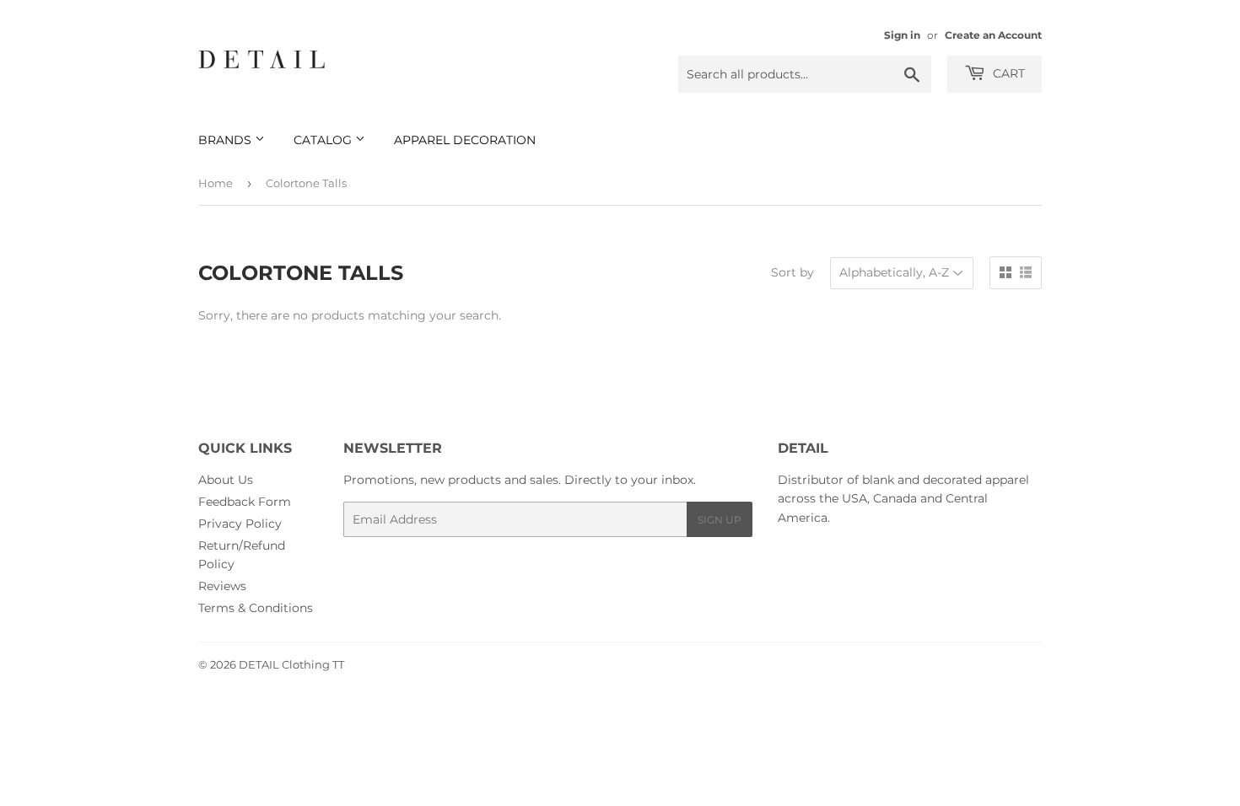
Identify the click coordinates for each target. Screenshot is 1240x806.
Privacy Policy (240, 523)
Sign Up (719, 519)
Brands (226, 140)
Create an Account (993, 35)
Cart (1007, 73)
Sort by (792, 272)
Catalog (324, 140)
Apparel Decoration (465, 140)
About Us (225, 479)
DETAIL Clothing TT (291, 664)
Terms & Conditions (255, 607)
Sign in (902, 35)
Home (215, 183)
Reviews (222, 586)
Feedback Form (244, 501)
